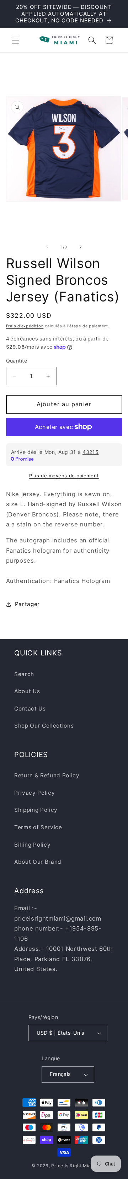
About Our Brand (38, 861)
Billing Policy (32, 844)
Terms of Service (38, 827)
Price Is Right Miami (73, 1165)
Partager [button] (27, 604)
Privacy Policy (34, 792)
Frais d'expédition (25, 325)
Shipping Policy (36, 809)
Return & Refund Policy (47, 775)
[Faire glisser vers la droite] (80, 247)
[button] (15, 40)
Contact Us (30, 708)
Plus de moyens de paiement (63, 475)
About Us (27, 691)
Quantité (16, 361)
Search (24, 674)
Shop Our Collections (44, 725)
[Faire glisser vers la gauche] (47, 247)
